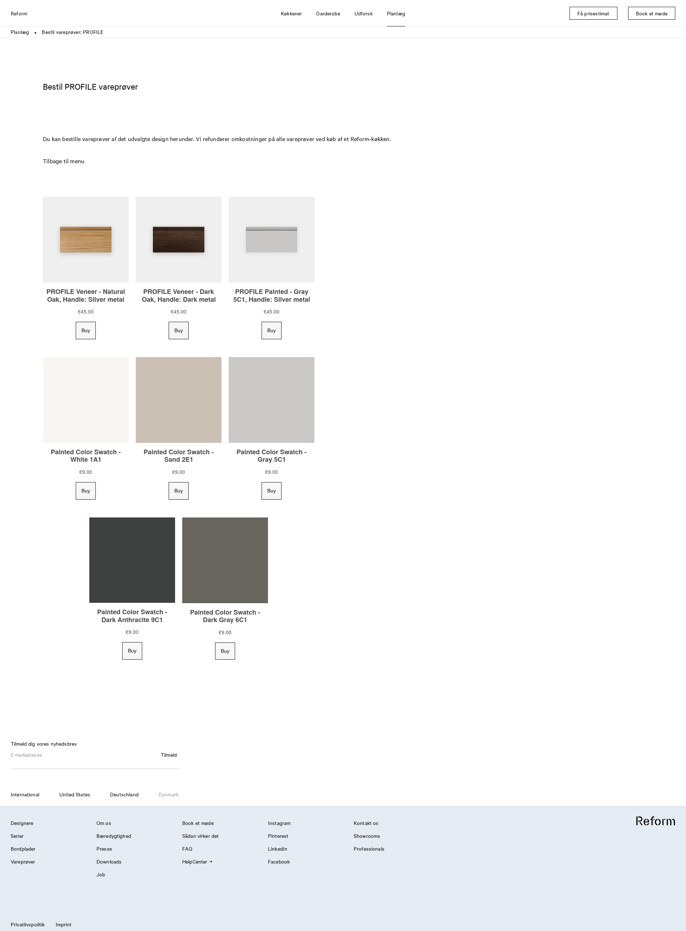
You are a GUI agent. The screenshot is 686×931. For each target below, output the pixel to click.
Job (100, 874)
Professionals (369, 848)
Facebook (279, 861)
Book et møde (198, 822)
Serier (17, 835)
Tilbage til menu (63, 161)
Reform (19, 13)
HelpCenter (195, 861)
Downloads (108, 861)
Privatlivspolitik (28, 924)
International (25, 794)
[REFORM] (655, 821)
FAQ (187, 848)
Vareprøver (23, 861)
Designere (22, 822)
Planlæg (20, 31)
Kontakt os (366, 822)
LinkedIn (277, 848)
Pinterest (278, 835)
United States (74, 794)
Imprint (64, 924)
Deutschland (124, 794)
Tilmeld (169, 754)
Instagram (279, 822)
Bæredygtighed (113, 835)
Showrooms (367, 835)
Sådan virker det (200, 835)
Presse (104, 848)
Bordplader (23, 848)
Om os (103, 822)
